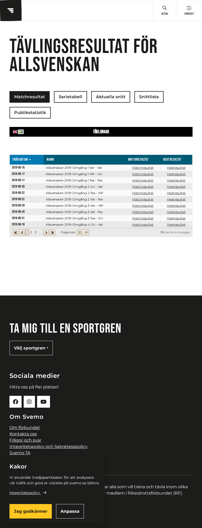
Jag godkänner (30, 511)
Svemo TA (19, 452)
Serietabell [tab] (70, 96)
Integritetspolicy (24, 492)
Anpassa (69, 511)
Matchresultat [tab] (29, 96)
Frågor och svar (25, 440)
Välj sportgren (29, 348)
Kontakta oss (23, 433)
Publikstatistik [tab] (30, 112)
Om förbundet (24, 427)
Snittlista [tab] (149, 96)
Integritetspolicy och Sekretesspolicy (48, 446)
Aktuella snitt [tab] (110, 96)
